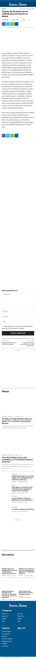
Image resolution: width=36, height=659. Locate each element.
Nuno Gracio (5, 19)
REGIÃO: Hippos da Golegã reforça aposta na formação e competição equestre (9, 571)
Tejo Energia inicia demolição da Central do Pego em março (26, 592)
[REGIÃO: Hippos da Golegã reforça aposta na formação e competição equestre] (9, 562)
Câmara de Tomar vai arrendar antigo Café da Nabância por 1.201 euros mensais (23, 477)
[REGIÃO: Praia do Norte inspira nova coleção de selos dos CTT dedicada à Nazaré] (26, 562)
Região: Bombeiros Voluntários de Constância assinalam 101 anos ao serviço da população (9, 594)
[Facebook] (4, 24)
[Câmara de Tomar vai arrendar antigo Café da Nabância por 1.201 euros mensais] (6, 478)
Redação (10, 416)
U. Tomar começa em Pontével (23, 509)
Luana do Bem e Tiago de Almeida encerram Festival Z (22, 499)
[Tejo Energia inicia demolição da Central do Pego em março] (26, 584)
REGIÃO (4, 8)
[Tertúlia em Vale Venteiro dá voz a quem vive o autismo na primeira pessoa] (18, 404)
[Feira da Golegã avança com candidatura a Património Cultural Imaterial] (18, 442)
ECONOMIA (14, 474)
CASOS (13, 485)
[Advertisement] (18, 213)
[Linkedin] (16, 24)
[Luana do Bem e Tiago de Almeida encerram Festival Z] (6, 500)
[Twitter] (8, 24)
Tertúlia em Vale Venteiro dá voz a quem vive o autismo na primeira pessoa (17, 421)
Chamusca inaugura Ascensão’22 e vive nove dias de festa (27, 344)
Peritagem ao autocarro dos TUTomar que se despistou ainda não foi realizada (22, 489)
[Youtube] (18, 639)
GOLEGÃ (4, 455)
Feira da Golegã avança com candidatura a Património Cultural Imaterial (17, 459)
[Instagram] (18, 634)
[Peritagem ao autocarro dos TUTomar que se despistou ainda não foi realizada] (6, 489)
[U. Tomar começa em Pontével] (6, 511)
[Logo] (18, 4)
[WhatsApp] (12, 24)
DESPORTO (14, 507)
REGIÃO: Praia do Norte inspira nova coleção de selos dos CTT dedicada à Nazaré (26, 571)
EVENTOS (4, 416)
